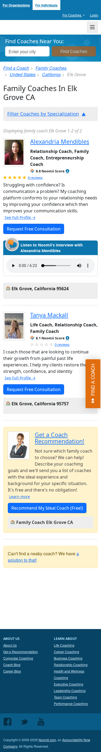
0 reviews (62, 344)
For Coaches (72, 15)
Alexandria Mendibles (59, 141)
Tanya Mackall (49, 315)
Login (94, 15)
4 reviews (35, 177)
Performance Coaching (71, 703)
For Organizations (16, 5)
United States (23, 74)
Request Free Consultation (34, 229)
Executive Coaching (68, 684)
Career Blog (12, 671)
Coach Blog (11, 664)
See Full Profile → (20, 217)
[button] (67, 171)
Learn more (19, 496)
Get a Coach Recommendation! (59, 438)
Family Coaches (51, 68)
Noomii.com (47, 739)
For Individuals (46, 5)
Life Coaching (64, 645)
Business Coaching (68, 658)
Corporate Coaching (18, 658)
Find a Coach (16, 68)
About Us (10, 645)
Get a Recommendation (20, 651)
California (51, 74)
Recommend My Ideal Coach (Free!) (47, 508)
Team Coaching (65, 697)
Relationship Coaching (71, 664)
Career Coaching (66, 651)
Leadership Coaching (70, 690)
